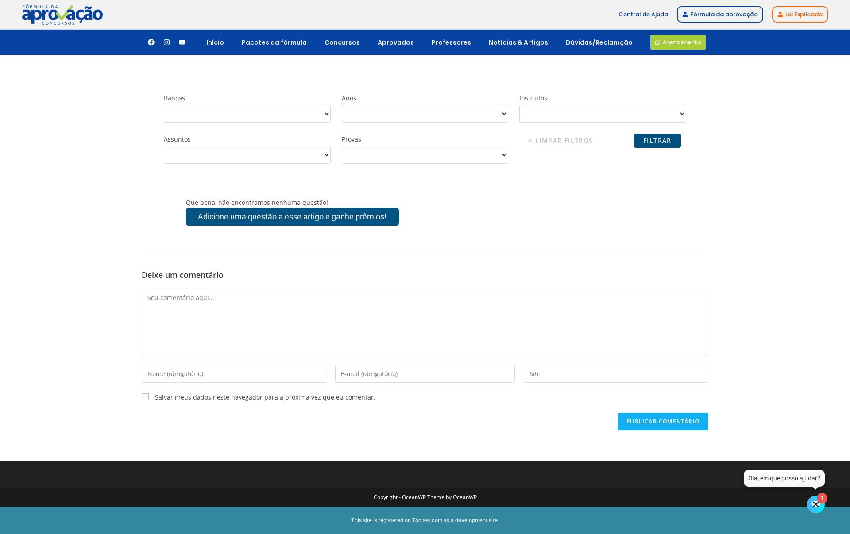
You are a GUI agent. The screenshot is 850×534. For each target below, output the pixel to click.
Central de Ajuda (643, 14)
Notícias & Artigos (518, 42)
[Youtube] (182, 42)
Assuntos (177, 139)
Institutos (533, 98)
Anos (349, 98)
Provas (351, 139)
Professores (451, 42)
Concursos (342, 42)
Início (215, 42)
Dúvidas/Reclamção (599, 42)
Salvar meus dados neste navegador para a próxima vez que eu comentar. (265, 397)
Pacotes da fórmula (274, 42)
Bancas (174, 98)
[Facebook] (151, 42)
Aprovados (396, 42)
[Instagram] (166, 42)
